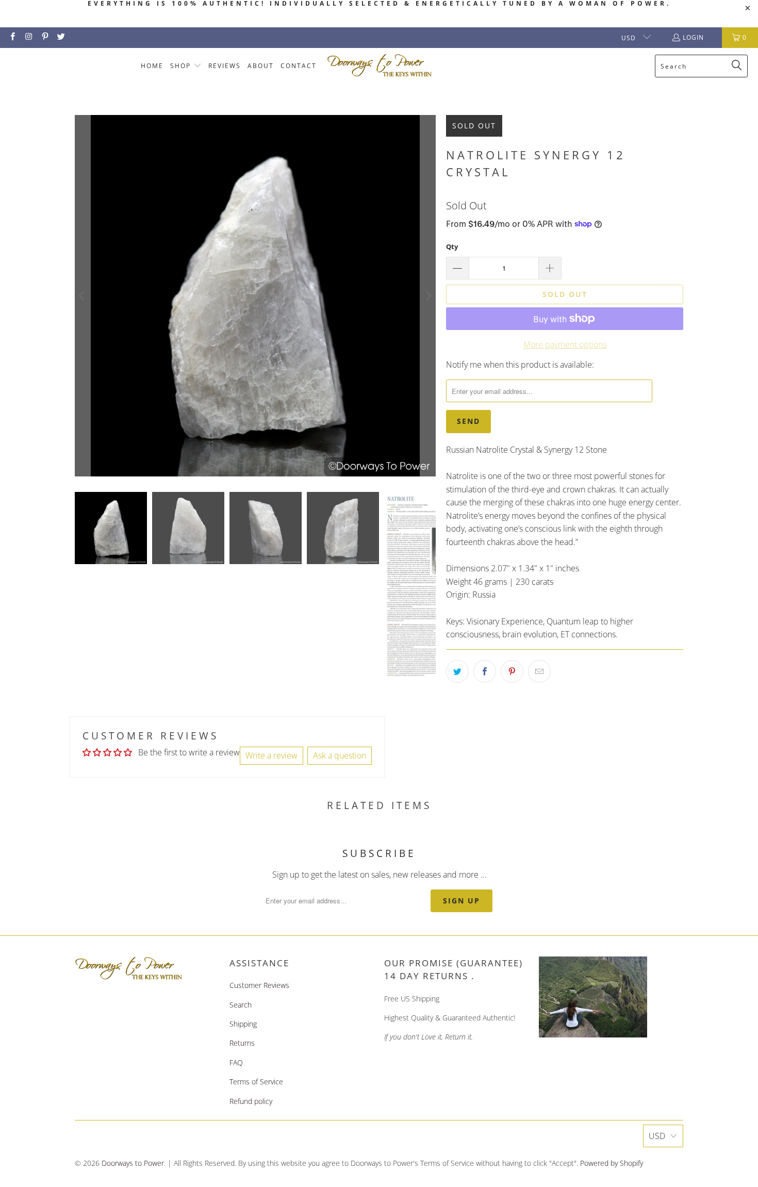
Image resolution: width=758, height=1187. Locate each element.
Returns (242, 1043)
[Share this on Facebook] (484, 671)
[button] (186, 66)
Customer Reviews (259, 985)
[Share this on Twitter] (457, 671)
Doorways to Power (133, 1163)
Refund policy (250, 1101)
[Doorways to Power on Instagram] (28, 37)
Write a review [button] (271, 755)
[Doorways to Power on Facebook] (12, 37)
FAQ (236, 1062)
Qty (452, 246)
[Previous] (82, 295)
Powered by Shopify (611, 1163)
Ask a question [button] (339, 755)
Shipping (243, 1024)
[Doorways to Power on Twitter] (60, 37)
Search (240, 1005)
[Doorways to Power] (380, 66)
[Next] (428, 295)
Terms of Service (256, 1081)
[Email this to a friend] (539, 671)
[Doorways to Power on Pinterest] (44, 37)
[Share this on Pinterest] (512, 671)
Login (693, 37)
